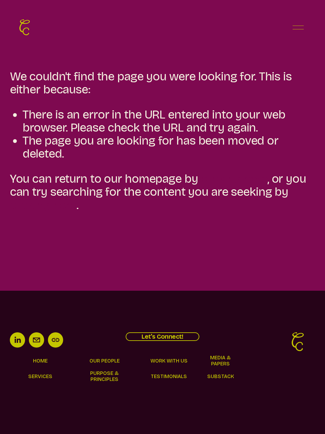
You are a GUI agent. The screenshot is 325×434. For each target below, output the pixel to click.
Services (40, 376)
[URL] (55, 340)
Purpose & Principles (104, 376)
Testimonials (169, 376)
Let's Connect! (162, 336)
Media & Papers (220, 361)
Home (40, 361)
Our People (105, 361)
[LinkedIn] (17, 340)
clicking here (234, 179)
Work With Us (169, 361)
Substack (220, 376)
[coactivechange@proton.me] (36, 340)
